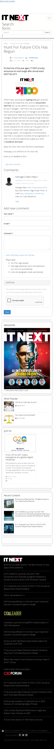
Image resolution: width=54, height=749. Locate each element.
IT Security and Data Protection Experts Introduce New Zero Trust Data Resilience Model (28, 693)
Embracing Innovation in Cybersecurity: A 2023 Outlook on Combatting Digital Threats (24, 702)
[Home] (15, 18)
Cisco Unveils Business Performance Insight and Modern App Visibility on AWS (25, 712)
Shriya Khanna (18, 58)
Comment (8, 233)
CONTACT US (25, 731)
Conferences (33, 58)
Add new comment (13, 164)
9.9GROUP (16, 731)
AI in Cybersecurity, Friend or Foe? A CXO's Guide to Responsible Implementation (30, 525)
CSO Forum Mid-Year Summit (25, 402)
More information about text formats (20, 255)
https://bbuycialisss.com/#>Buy (31, 193)
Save (7, 312)
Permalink (18, 180)
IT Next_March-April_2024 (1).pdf (16, 390)
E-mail (7, 223)
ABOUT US (8, 731)
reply (17, 201)
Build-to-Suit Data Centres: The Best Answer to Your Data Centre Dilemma (32, 500)
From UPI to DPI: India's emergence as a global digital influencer (19, 457)
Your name (9, 214)
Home (6, 43)
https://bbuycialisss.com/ (37, 187)
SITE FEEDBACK (42, 731)
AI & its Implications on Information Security (23, 719)
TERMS (33, 731)
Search (47, 32)
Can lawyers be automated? (25, 415)
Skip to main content (7, 1)
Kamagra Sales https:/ (26, 176)
